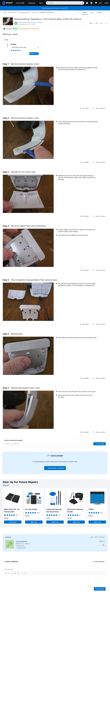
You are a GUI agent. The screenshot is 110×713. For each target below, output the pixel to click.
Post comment (99, 589)
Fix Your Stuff (20, 3)
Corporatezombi (22, 22)
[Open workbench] (87, 3)
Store (40, 3)
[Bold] (6, 573)
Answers (91, 12)
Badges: (102, 541)
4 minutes (8, 28)
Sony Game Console (24, 12)
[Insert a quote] (18, 573)
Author (8, 537)
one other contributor (36, 22)
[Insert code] (12, 573)
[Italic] (9, 573)
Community (31, 3)
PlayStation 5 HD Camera (46, 12)
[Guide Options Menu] (105, 12)
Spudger (13, 44)
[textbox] (55, 580)
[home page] (7, 2)
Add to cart (34, 54)
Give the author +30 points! (56, 468)
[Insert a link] (15, 573)
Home (4, 12)
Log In (106, 3)
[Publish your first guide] (103, 545)
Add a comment (99, 116)
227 (93, 23)
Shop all (6, 485)
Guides (85, 12)
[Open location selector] (91, 3)
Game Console (12, 12)
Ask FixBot (85, 108)
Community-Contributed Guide (30, 28)
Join (100, 3)
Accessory (34, 12)
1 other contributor (99, 537)
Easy (16, 28)
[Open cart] (96, 3)
